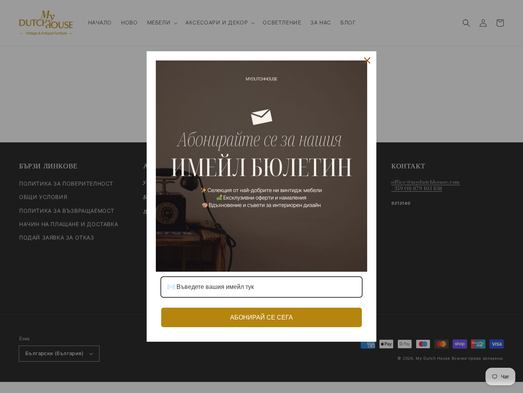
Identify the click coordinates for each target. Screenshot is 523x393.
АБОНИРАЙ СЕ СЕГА (261, 317)
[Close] (367, 60)
